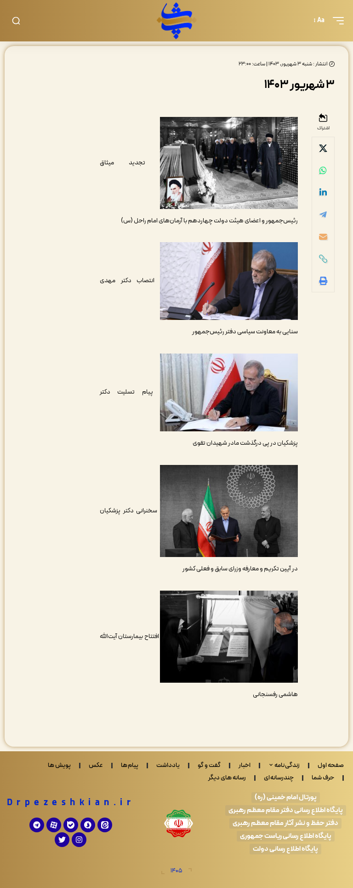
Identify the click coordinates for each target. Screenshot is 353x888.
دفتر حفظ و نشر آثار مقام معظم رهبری (285, 823)
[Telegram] (36, 825)
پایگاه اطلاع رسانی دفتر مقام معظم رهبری (285, 810)
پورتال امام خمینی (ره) (286, 797)
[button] (336, 20)
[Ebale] (70, 825)
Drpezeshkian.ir (71, 802)
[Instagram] (79, 839)
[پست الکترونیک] (323, 237)
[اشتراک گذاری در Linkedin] (323, 192)
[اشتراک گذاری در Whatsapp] (323, 170)
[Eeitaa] (104, 825)
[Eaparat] (53, 825)
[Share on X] (323, 148)
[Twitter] (62, 839)
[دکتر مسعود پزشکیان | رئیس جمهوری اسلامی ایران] (176, 20)
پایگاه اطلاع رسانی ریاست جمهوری (285, 836)
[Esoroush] (87, 825)
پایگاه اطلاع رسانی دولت (285, 849)
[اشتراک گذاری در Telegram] (323, 214)
